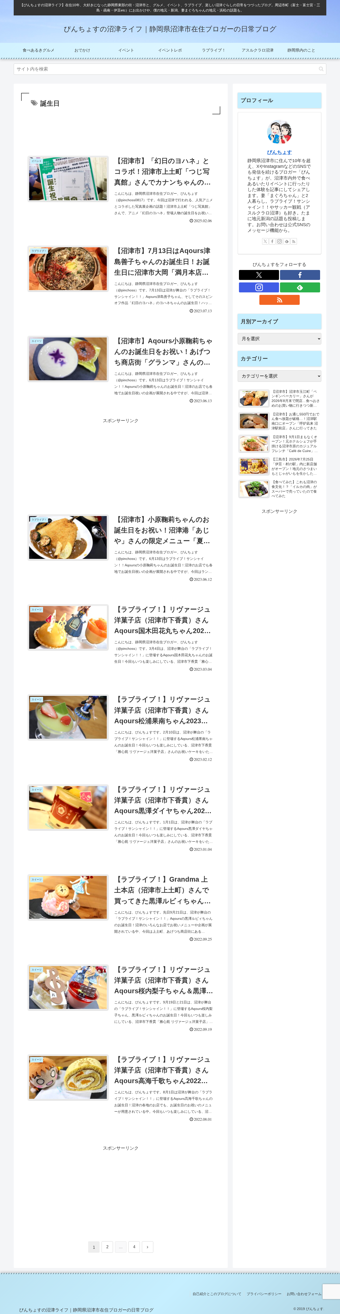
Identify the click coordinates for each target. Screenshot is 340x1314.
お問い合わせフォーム (304, 1294)
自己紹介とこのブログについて (217, 1294)
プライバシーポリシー (264, 1294)
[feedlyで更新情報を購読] (286, 241)
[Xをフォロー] (265, 241)
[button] (321, 69)
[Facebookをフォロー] (272, 241)
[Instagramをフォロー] (279, 241)
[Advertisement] (120, 129)
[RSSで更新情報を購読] (293, 241)
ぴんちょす (279, 152)
